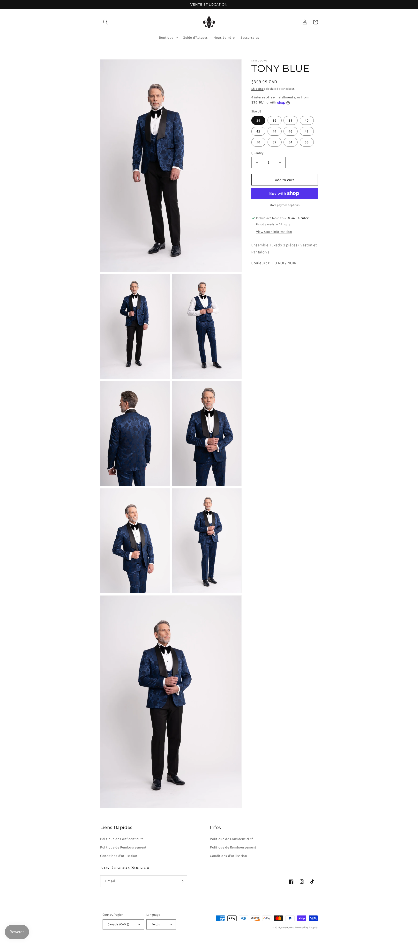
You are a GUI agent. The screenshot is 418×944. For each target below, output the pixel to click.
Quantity (257, 153)
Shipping (257, 88)
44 (274, 131)
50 (258, 142)
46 (290, 131)
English (156, 924)
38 (290, 120)
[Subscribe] (181, 881)
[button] (105, 22)
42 (258, 131)
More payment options (284, 205)
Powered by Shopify (306, 927)
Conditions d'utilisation (118, 856)
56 (307, 142)
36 (274, 120)
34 (258, 120)
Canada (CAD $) (118, 924)
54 (290, 142)
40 (307, 120)
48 (307, 131)
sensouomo (287, 927)
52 (274, 142)
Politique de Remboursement (123, 847)
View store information (274, 231)
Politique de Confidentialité (122, 839)
